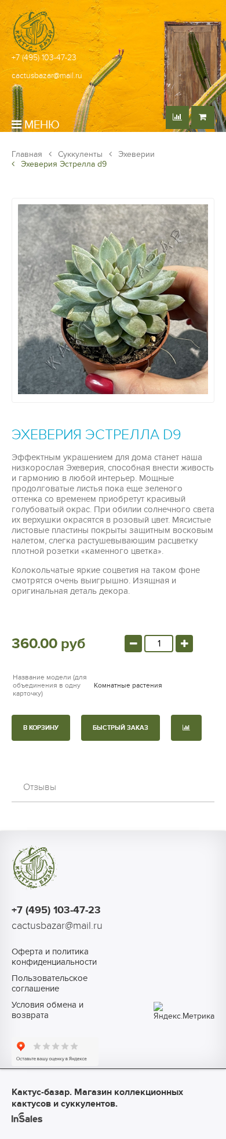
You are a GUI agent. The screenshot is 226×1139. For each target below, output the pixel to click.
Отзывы (39, 787)
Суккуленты (79, 154)
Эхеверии (135, 154)
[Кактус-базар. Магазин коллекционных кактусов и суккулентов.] (35, 52)
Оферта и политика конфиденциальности (54, 956)
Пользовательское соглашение (50, 983)
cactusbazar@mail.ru (47, 75)
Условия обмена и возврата (47, 1010)
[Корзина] (202, 117)
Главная (27, 154)
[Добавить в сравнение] (186, 728)
